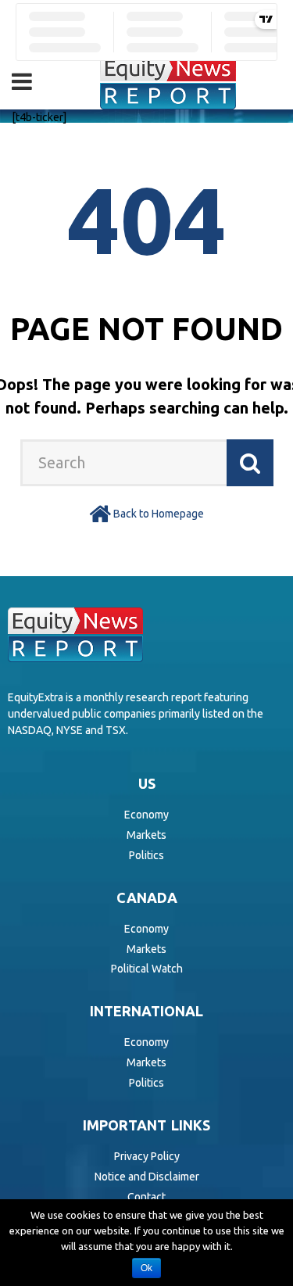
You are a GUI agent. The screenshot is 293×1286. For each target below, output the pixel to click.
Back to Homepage (158, 513)
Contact (146, 1197)
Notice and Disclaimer (147, 1176)
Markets (146, 835)
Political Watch (147, 968)
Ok (146, 1268)
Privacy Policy (147, 1156)
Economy (146, 814)
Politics (146, 855)
